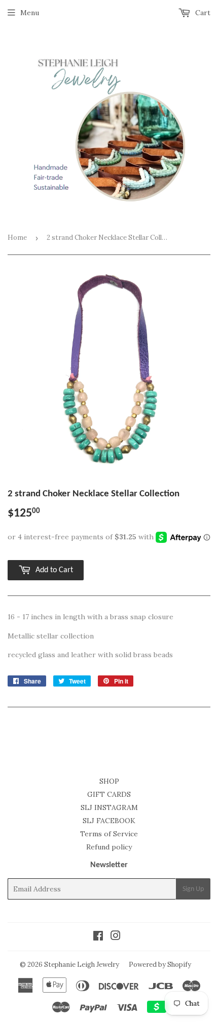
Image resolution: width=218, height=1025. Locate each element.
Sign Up (193, 889)
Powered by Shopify (160, 964)
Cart (201, 12)
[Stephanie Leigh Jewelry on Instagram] (116, 937)
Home (17, 237)
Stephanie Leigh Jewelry (81, 964)
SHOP (109, 781)
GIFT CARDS (109, 794)
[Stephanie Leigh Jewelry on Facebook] (98, 937)
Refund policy (109, 846)
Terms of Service (109, 833)
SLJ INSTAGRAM (109, 807)
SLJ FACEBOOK (109, 820)
